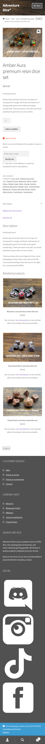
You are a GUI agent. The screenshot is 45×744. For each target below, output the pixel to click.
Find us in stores (12, 475)
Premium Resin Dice (10, 187)
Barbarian (22, 181)
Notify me (9, 159)
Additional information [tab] (12, 211)
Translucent (17, 192)
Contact (9, 484)
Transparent (28, 192)
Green (16, 184)
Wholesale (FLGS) (13, 508)
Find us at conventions (15, 479)
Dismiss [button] (6, 732)
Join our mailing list (14, 517)
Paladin (33, 184)
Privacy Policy (11, 522)
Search (22, 740)
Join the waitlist (22, 320)
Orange (26, 184)
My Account (7, 740)
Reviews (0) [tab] (7, 218)
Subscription (7, 192)
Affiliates (9, 513)
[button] (39, 31)
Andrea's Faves (12, 181)
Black (29, 181)
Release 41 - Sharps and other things (16, 189)
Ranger (21, 187)
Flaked (10, 184)
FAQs (8, 470)
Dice (13, 19)
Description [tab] (7, 204)
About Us (9, 503)
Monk (21, 184)
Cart (34, 738)
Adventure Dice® (11, 7)
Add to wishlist (11, 129)
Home (8, 19)
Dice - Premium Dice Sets (25, 19)
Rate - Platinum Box (31, 187)
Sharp (33, 189)
